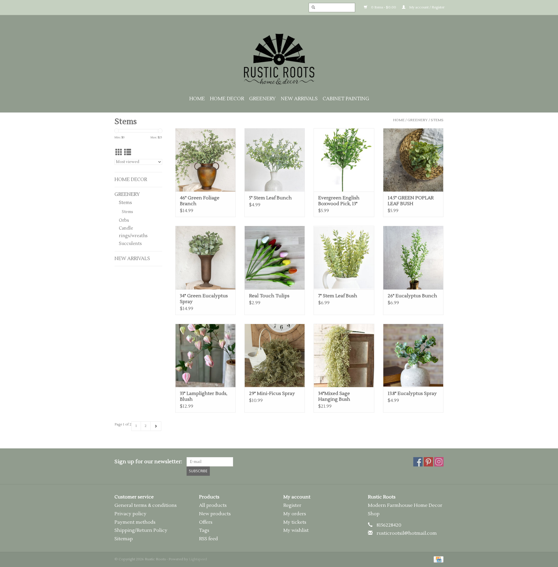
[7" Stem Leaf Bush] (344, 257)
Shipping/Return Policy (141, 530)
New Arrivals (299, 99)
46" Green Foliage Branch (199, 201)
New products (215, 514)
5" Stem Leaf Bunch (270, 198)
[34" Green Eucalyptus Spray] (205, 257)
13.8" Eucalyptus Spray (412, 393)
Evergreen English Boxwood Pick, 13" (339, 201)
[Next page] (156, 426)
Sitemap (124, 539)
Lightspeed (198, 559)
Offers (205, 522)
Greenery (262, 99)
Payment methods (135, 522)
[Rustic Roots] (279, 59)
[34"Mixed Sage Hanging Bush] (344, 355)
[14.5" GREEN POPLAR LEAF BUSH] (413, 160)
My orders (294, 514)
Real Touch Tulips (269, 296)
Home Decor (227, 99)
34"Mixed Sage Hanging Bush (334, 396)
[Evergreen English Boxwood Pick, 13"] (344, 160)
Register (292, 505)
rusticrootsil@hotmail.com (407, 533)
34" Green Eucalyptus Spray (204, 299)
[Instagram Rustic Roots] (438, 461)
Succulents (130, 243)
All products (213, 505)
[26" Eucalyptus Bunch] (413, 257)
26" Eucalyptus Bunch (412, 296)
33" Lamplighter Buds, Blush (203, 396)
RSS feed (208, 539)
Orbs (124, 220)
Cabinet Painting (346, 99)
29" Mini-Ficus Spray (272, 393)
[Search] (311, 7)
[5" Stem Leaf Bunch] (274, 160)
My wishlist (296, 530)
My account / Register (426, 7)
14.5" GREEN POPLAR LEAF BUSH (411, 201)
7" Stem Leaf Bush (337, 296)
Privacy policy (130, 514)
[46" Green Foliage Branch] (205, 160)
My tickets (294, 522)
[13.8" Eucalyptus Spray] (413, 355)
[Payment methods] (437, 559)
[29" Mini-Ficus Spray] (274, 355)
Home (197, 99)
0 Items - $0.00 (383, 7)
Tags (204, 530)
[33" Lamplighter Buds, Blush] (205, 355)
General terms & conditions (146, 505)
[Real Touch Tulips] (274, 257)
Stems (437, 120)
